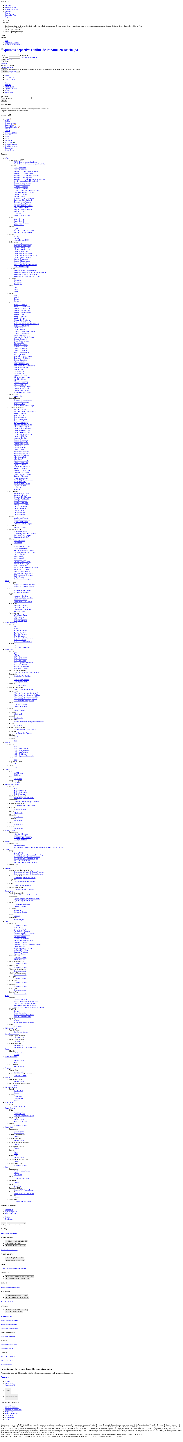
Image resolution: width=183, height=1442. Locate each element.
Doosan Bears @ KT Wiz (7, 1301)
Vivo (7, 1217)
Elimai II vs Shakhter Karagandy (9, 1250)
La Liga (7, 121)
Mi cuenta (4, 64)
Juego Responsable (11, 1413)
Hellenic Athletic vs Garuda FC (9, 1233)
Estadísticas (9, 1210)
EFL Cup (8, 129)
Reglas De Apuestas (12, 43)
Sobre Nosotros (10, 1406)
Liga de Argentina (11, 133)
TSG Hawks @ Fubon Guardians (9, 1328)
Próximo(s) (8, 1219)
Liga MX (8, 134)
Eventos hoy (9, 148)
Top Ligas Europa (11, 144)
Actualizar (5, 72)
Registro (9, 59)
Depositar (12, 72)
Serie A (7, 131)
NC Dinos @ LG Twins (6, 1316)
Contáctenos (9, 1415)
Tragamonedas (10, 17)
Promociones (9, 87)
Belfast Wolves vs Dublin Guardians (10, 1356)
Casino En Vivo (10, 15)
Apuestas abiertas (7, 67)
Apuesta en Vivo (10, 1385)
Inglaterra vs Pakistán (6, 1364)
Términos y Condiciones (13, 44)
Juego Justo (9, 1411)
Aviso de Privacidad (12, 1408)
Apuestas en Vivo (11, 7)
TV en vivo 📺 (10, 142)
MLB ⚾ (8, 119)
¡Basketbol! (9, 1383)
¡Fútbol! (7, 1381)
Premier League (10, 123)
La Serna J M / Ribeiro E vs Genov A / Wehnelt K (13, 1268)
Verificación (9, 92)
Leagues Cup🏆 (10, 125)
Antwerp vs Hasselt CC (7, 1360)
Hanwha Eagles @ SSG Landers (9, 1324)
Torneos (7, 90)
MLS (7, 138)
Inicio (7, 83)
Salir (18, 72)
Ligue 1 (7, 136)
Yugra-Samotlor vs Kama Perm (9, 1344)
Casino (7, 13)
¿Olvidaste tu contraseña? (28, 57)
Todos (3, 1223)
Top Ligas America (11, 146)
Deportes (8, 5)
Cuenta (4, 69)
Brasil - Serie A (10, 140)
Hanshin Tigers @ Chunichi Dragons (10, 1287)
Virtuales (8, 11)
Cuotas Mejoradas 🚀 (12, 127)
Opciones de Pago (11, 88)
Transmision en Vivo (12, 9)
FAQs (7, 41)
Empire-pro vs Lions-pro (7, 1348)
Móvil (7, 1419)
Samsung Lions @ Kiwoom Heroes (9, 1320)
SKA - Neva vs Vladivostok (8, 1336)
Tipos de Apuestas (11, 1212)
